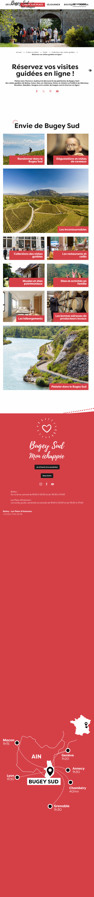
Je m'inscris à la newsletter (47, 467)
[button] (53, 4)
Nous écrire (47, 476)
